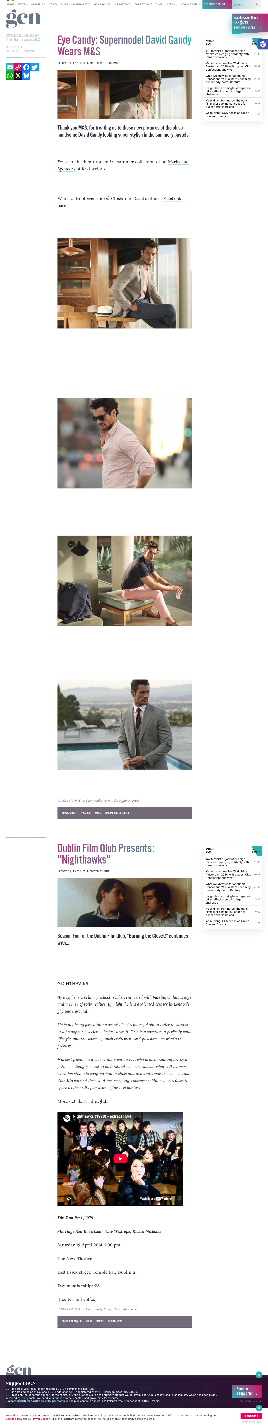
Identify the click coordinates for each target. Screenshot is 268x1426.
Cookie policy (14, 1418)
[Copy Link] (18, 39)
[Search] (257, 4)
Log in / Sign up (220, 4)
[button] (263, 44)
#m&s (98, 813)
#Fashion (85, 813)
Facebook (172, 199)
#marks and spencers (117, 813)
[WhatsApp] (10, 48)
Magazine (37, 4)
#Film (89, 1321)
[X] (18, 48)
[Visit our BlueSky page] (194, 4)
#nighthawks (115, 1321)
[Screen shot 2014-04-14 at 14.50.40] (124, 94)
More (169, 4)
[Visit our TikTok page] (188, 4)
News (21, 4)
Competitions (143, 4)
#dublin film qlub (72, 1321)
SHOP (159, 4)
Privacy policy (41, 1418)
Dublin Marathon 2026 (75, 4)
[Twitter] (34, 39)
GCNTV (53, 4)
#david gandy (69, 813)
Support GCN (122, 4)
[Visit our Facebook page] (199, 4)
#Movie (100, 1321)
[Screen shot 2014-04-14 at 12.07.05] (124, 902)
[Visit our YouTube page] (205, 4)
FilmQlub (97, 1101)
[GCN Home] (24, 19)
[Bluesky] (26, 48)
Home (10, 4)
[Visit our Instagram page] (182, 4)
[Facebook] (26, 39)
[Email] (10, 39)
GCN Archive (102, 4)
